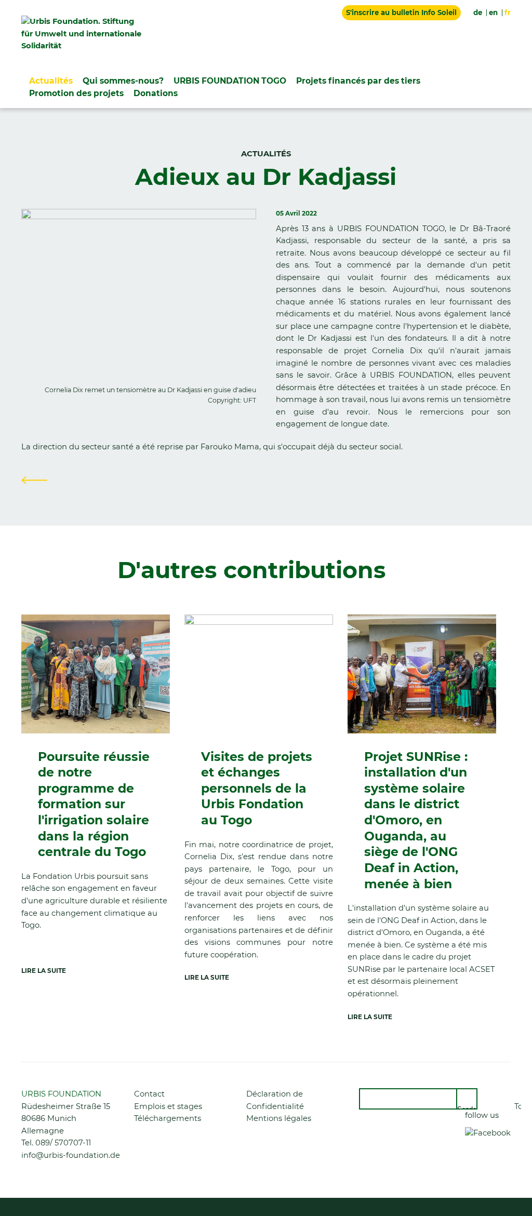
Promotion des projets (76, 93)
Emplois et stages (168, 1106)
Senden (467, 1107)
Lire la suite (43, 970)
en (493, 12)
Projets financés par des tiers (358, 81)
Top (517, 1106)
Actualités (51, 81)
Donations (156, 93)
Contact (149, 1094)
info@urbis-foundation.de (70, 1155)
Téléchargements (167, 1118)
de (477, 12)
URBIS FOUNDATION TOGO (230, 81)
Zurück (34, 480)
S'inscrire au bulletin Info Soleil (401, 12)
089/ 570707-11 (63, 1142)
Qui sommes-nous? (123, 81)
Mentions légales (278, 1118)
